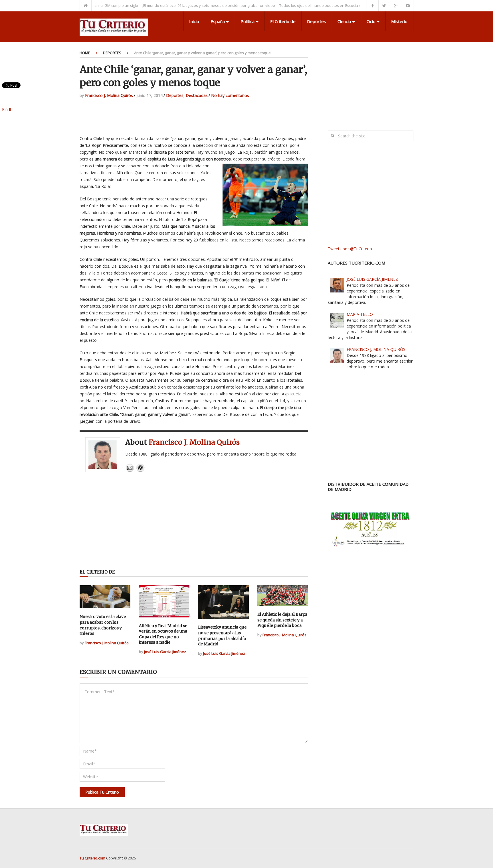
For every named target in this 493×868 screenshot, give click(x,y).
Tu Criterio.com (92, 858)
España (218, 21)
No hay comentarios (230, 95)
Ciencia (344, 21)
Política (247, 21)
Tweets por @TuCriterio (350, 248)
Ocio (371, 21)
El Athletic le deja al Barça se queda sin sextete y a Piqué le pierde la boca (282, 620)
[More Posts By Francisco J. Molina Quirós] (140, 470)
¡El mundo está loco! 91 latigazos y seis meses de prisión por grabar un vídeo (191, 5)
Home (85, 52)
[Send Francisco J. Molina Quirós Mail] (129, 470)
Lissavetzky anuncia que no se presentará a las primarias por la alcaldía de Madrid (222, 636)
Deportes (316, 21)
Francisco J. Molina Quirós (109, 95)
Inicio (194, 21)
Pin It (6, 109)
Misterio (399, 21)
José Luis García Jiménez (165, 651)
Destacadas (197, 95)
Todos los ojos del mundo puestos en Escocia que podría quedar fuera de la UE (331, 5)
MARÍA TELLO (360, 314)
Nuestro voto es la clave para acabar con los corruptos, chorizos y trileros (103, 625)
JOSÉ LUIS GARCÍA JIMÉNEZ (372, 279)
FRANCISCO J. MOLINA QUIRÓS (376, 349)
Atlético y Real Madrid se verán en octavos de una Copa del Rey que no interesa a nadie (163, 634)
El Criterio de (283, 21)
